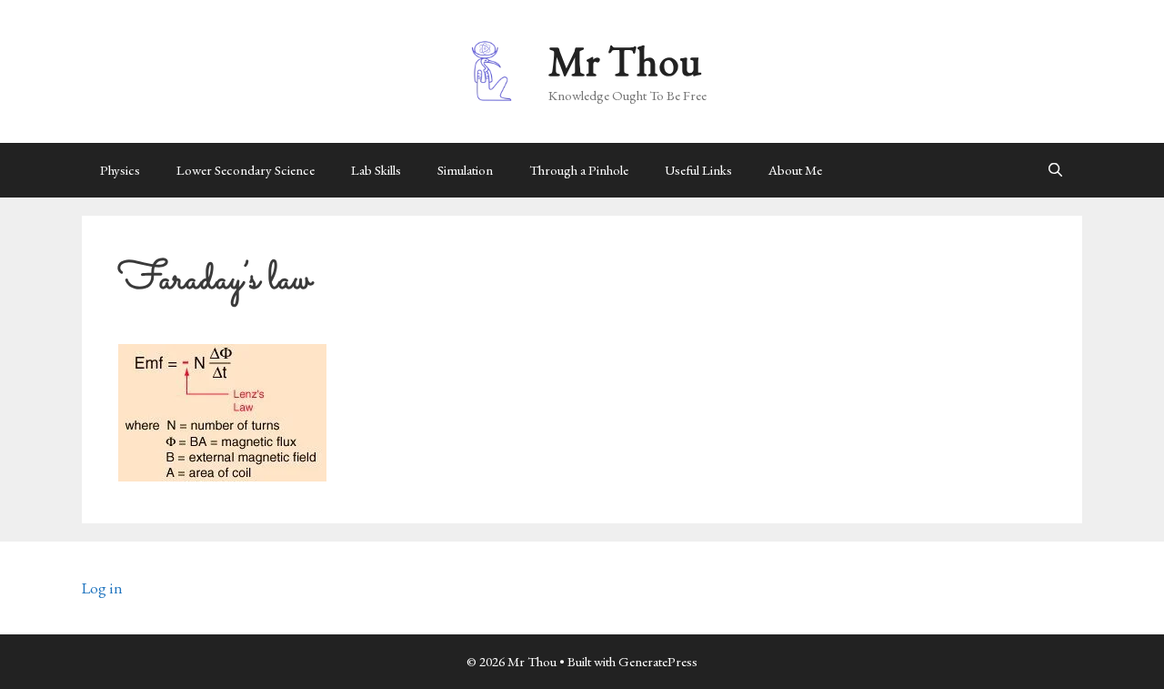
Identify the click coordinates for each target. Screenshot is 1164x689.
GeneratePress (657, 661)
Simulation (465, 169)
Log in (102, 588)
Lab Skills (376, 169)
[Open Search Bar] (1055, 170)
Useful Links (698, 169)
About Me (795, 169)
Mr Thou (624, 61)
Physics (120, 169)
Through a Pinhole (578, 169)
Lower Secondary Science (245, 169)
